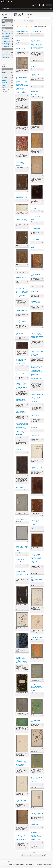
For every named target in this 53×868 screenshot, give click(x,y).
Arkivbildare (5, 60)
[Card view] (30, 21)
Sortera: (43, 23)
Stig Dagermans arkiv (6, 41)
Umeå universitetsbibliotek (7, 54)
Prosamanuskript (5, 83)
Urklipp (36, 5)
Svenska (3, 24)
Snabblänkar (43, 5)
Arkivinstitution (6, 49)
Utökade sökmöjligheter (33, 17)
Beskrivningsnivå (6, 90)
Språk (39, 5)
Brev (3, 74)
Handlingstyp (5, 69)
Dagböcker (4, 87)
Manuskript (4, 72)
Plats (3, 64)
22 (39, 855)
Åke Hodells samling (6, 38)
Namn (3, 62)
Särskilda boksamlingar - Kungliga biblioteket (11, 55)
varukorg (32, 5)
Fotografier (4, 80)
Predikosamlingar (5, 36)
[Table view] (33, 21)
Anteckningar (4, 77)
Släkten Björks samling (6, 40)
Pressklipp (4, 79)
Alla (2, 30)
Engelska (3, 25)
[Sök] (51, 8)
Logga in (48, 5)
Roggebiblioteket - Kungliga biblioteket (10, 57)
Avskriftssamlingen (6, 31)
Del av (3, 28)
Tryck (3, 75)
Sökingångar (6, 8)
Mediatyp (4, 92)
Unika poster (4, 22)
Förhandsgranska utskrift (21, 20)
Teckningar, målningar (6, 85)
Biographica (4, 82)
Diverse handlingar (5, 35)
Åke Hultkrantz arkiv (6, 43)
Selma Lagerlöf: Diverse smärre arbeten (10, 44)
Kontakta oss (4, 863)
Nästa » (43, 855)
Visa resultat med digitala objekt (40, 26)
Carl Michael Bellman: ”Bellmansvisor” (9, 46)
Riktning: (35, 23)
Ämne (3, 66)
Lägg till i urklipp (27, 33)
